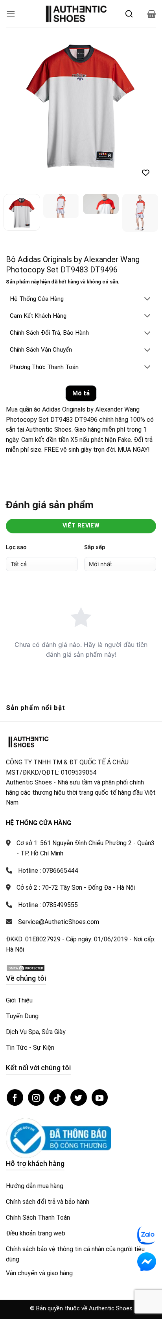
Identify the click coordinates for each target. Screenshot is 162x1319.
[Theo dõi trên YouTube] (100, 1105)
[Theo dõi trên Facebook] (15, 1105)
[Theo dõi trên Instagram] (36, 1105)
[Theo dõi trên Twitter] (78, 1105)
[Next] (143, 103)
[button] (10, 13)
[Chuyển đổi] (147, 307)
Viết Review (81, 533)
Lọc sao (16, 554)
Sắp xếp (94, 554)
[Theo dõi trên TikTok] (57, 1105)
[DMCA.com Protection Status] (25, 975)
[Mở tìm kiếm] (129, 13)
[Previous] (19, 103)
